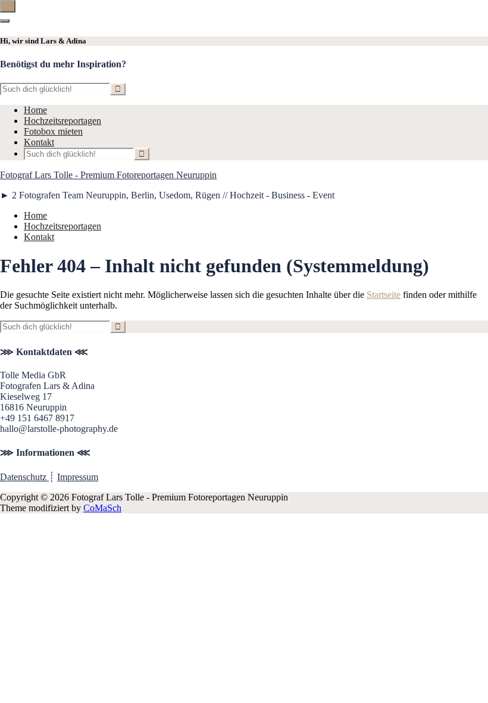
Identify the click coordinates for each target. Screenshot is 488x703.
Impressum (77, 477)
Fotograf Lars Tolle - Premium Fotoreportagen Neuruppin (108, 175)
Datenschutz (24, 477)
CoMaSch (102, 508)
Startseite (384, 295)
